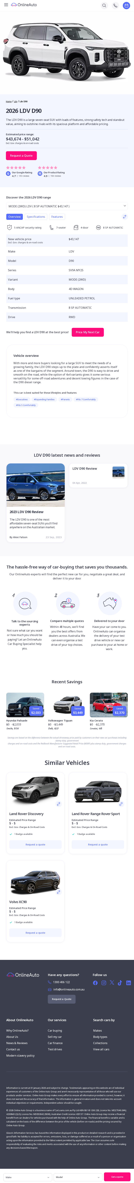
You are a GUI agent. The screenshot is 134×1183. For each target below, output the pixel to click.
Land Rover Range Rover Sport (96, 813)
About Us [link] (12, 1037)
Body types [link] (100, 1037)
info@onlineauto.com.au (68, 989)
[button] (130, 1172)
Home (9, 101)
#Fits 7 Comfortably (86, 399)
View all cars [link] (101, 1049)
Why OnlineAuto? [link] (17, 1030)
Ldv (15, 101)
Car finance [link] (55, 1043)
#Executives (22, 399)
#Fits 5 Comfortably (26, 405)
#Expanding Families (44, 399)
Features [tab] (57, 217)
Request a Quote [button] (21, 155)
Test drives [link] (55, 1049)
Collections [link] (100, 1043)
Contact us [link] (13, 1049)
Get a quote (117, 1176)
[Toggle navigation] (6, 4)
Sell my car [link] (55, 1037)
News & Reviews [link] (17, 1043)
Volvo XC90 (18, 901)
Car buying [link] (55, 1030)
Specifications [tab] (36, 217)
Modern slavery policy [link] (20, 1055)
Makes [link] (97, 1030)
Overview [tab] (14, 217)
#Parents (65, 399)
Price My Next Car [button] (88, 332)
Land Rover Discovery (26, 813)
